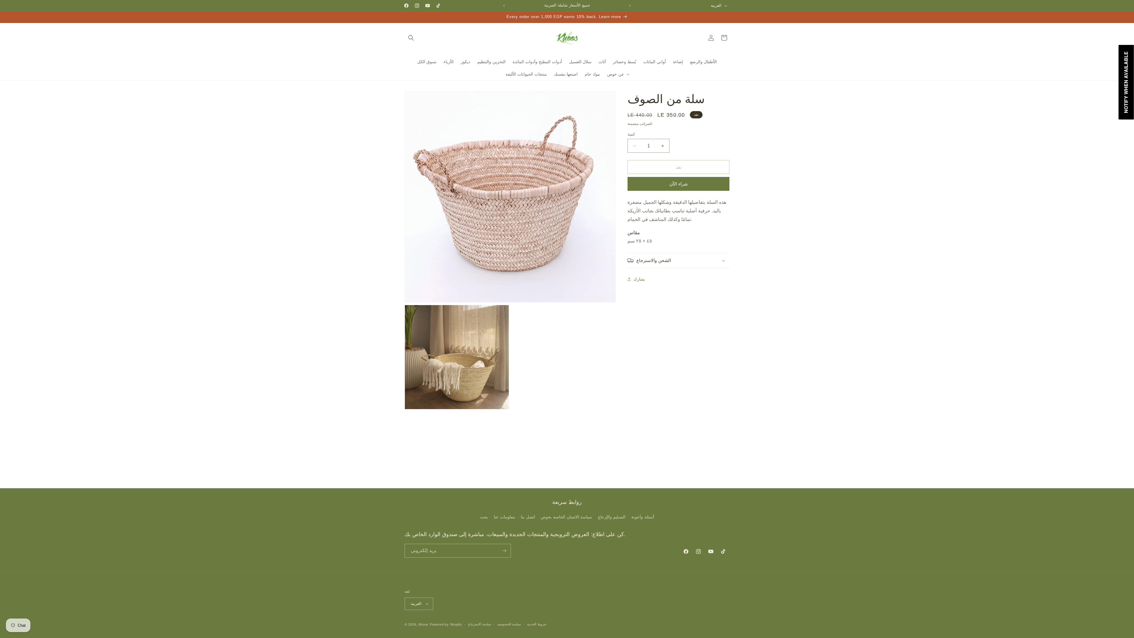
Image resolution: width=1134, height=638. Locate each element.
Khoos (423, 624)
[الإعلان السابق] (504, 5)
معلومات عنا (504, 517)
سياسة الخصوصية (509, 624)
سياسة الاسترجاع (479, 624)
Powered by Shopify (446, 624)
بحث (484, 517)
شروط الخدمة (536, 624)
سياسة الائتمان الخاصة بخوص (566, 517)
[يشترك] (504, 551)
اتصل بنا (528, 517)
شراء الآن (678, 183)
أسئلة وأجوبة (642, 517)
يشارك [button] (639, 279)
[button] (411, 37)
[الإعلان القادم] (629, 5)
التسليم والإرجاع (612, 517)
